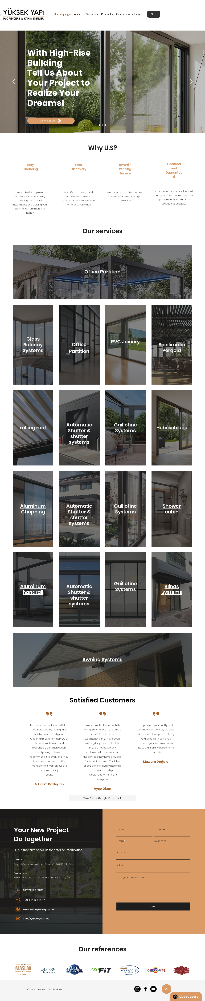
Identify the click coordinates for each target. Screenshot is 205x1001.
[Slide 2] (102, 125)
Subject (120, 865)
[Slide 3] (105, 125)
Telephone (160, 841)
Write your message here (131, 877)
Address (121, 852)
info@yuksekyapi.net (36, 918)
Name (120, 829)
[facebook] (145, 989)
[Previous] (13, 82)
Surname (159, 829)
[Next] (191, 82)
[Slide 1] (99, 125)
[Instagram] (137, 989)
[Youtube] (153, 989)
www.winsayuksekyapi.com (39, 909)
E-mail (120, 841)
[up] (166, 989)
